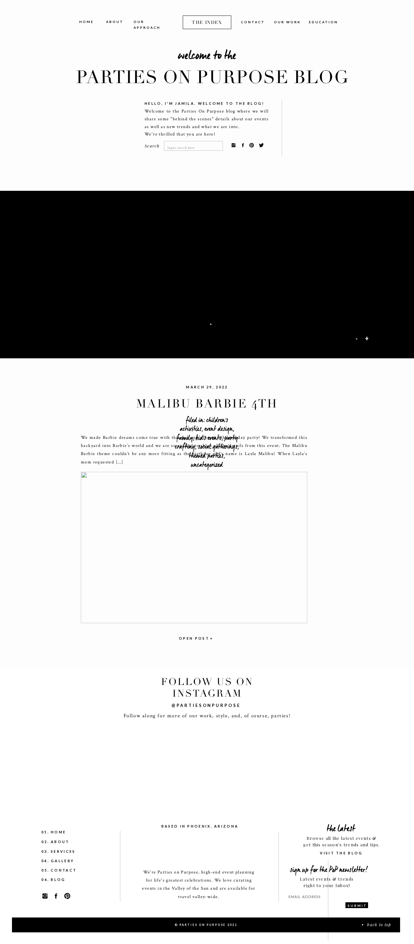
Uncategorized (207, 464)
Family (184, 437)
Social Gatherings (217, 446)
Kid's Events (209, 437)
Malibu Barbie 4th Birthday (207, 410)
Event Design (218, 428)
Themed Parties (206, 455)
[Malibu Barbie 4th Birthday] (194, 547)
